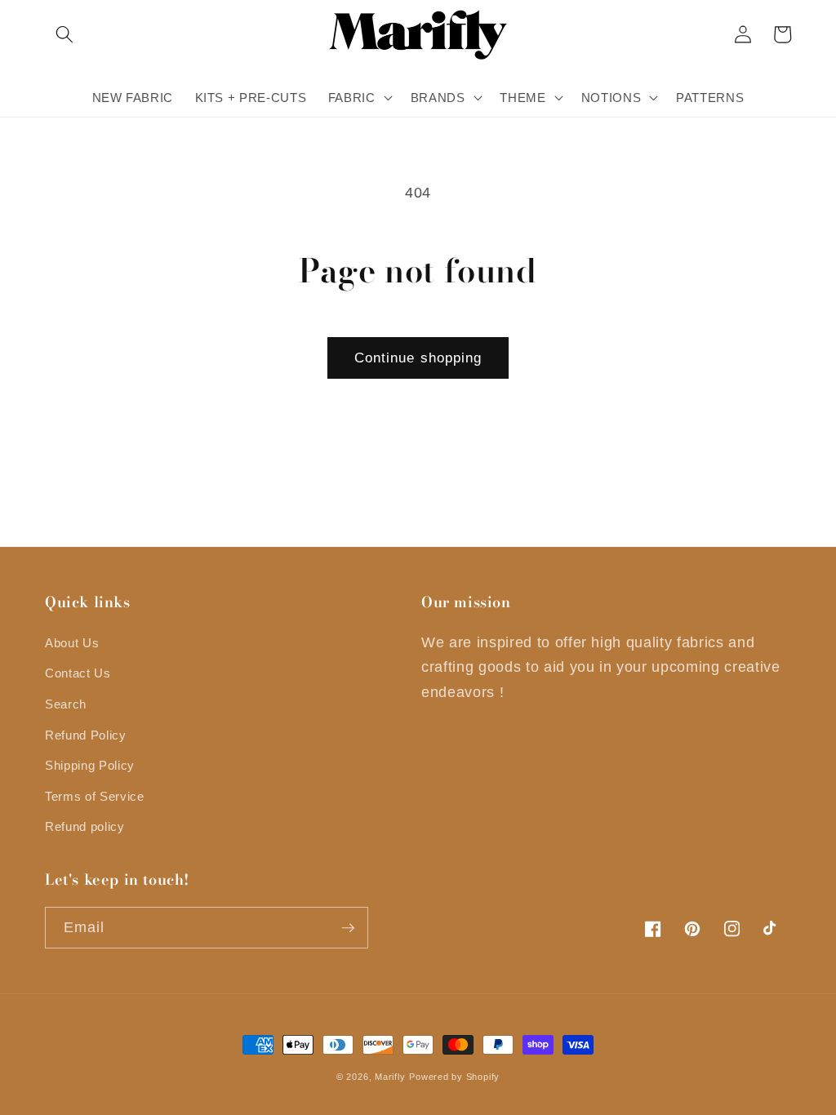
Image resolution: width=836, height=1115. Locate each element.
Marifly (390, 1077)
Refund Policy (86, 735)
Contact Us (78, 673)
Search (66, 704)
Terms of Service (95, 796)
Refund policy (85, 826)
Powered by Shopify (454, 1077)
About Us (72, 643)
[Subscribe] (347, 928)
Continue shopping (418, 357)
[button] (64, 34)
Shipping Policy (90, 765)
